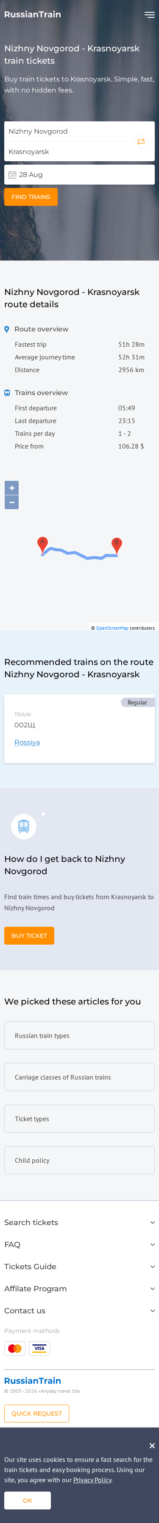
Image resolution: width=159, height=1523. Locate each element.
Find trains (30, 197)
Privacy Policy (92, 1479)
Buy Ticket (29, 936)
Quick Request (36, 1413)
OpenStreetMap (112, 628)
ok (27, 1500)
